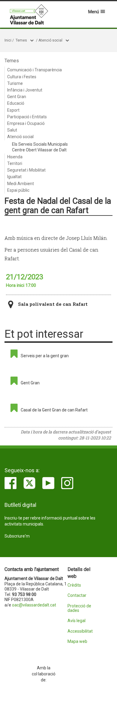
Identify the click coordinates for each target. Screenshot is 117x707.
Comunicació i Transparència (34, 69)
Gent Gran (16, 96)
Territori (14, 163)
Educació (15, 103)
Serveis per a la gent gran (45, 355)
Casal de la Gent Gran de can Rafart (54, 410)
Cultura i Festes (21, 76)
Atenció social (50, 40)
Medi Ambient (20, 183)
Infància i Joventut (24, 90)
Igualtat (14, 176)
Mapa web (77, 641)
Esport (13, 110)
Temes (21, 40)
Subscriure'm (17, 536)
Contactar (77, 595)
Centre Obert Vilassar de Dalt (39, 149)
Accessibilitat (80, 631)
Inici (7, 40)
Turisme (15, 83)
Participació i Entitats (27, 116)
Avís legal (77, 621)
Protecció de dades (79, 608)
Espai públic (18, 190)
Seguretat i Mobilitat (26, 170)
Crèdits (74, 585)
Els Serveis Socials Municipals (40, 144)
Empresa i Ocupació (26, 123)
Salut (12, 130)
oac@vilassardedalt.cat (34, 605)
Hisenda (14, 156)
